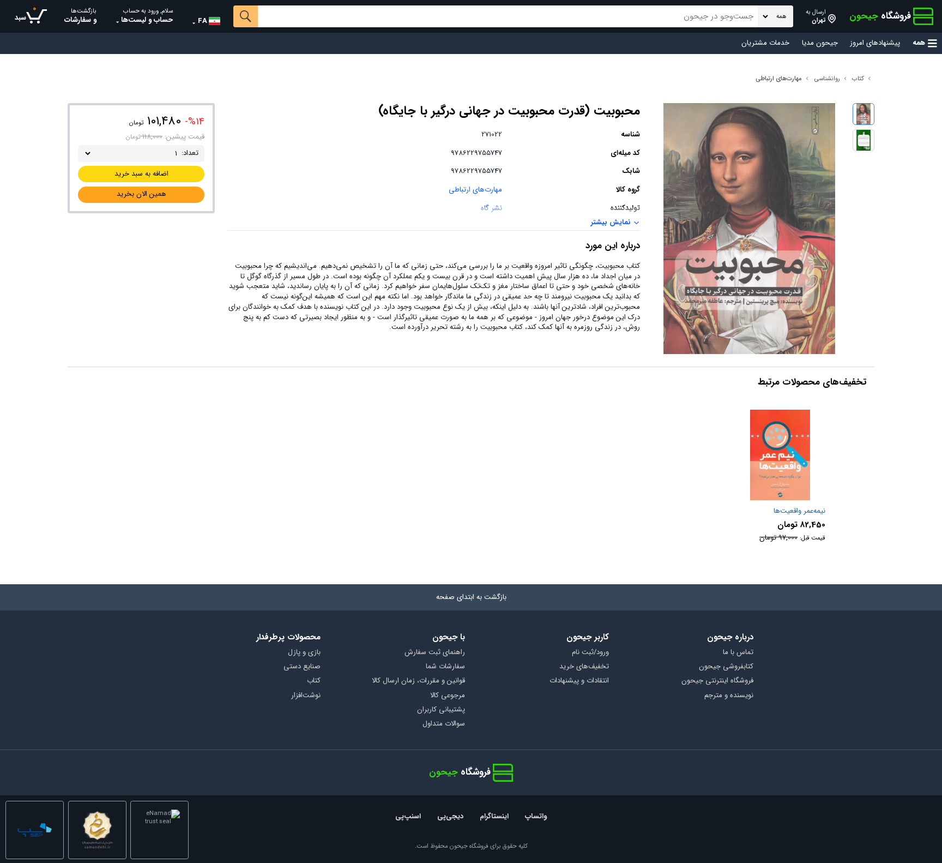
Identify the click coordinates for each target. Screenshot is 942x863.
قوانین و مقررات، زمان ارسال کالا (418, 681)
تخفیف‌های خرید (584, 667)
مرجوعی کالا (447, 696)
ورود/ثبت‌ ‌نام (590, 653)
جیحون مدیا (820, 43)
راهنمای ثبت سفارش (434, 653)
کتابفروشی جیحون (726, 667)
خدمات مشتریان (765, 43)
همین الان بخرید (141, 194)
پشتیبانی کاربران (441, 710)
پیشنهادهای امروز (875, 43)
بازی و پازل (304, 653)
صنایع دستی (302, 667)
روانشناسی (827, 79)
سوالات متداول (443, 724)
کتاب (858, 79)
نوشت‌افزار (306, 696)
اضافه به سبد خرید (141, 173)
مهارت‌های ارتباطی (779, 79)
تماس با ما (738, 653)
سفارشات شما (445, 667)
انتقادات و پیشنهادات (579, 681)
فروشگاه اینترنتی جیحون (717, 681)
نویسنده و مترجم (728, 696)
